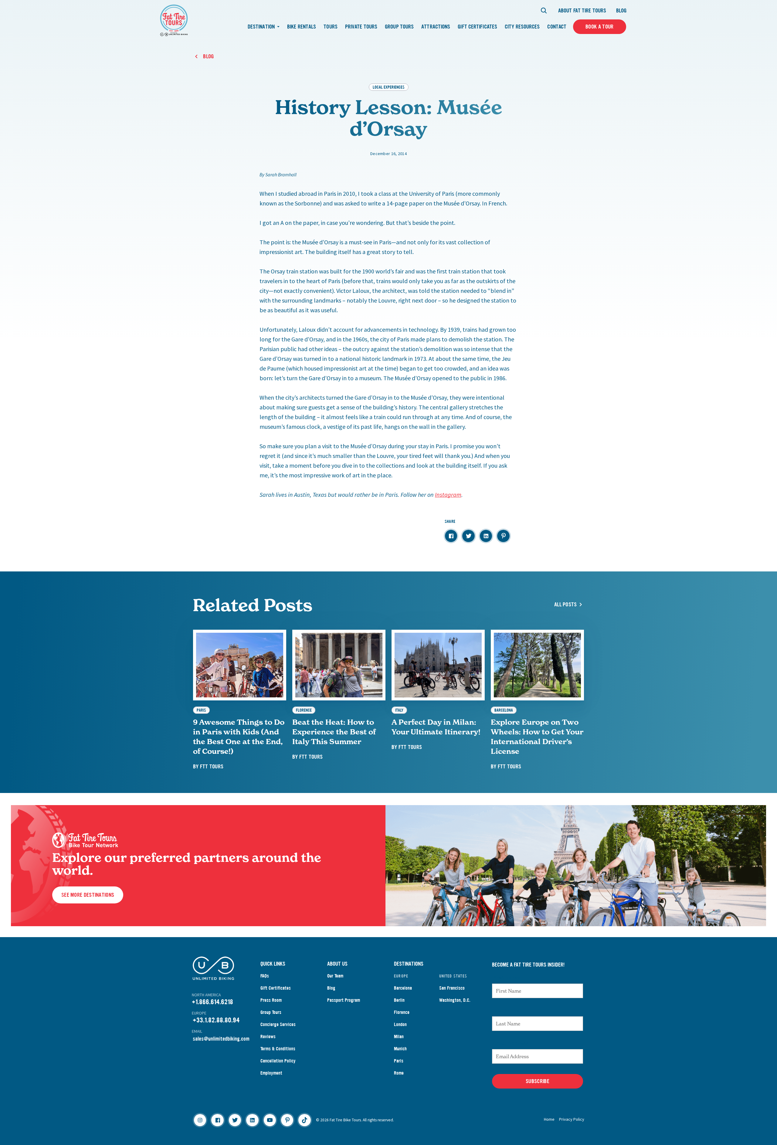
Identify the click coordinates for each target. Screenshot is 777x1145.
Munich (400, 1048)
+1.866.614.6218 (212, 1002)
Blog (621, 10)
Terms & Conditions (277, 1048)
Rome (399, 1073)
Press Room (271, 1000)
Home (549, 1119)
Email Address (510, 1043)
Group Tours (399, 26)
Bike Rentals (301, 26)
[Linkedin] (252, 1120)
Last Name (505, 1010)
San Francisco (452, 988)
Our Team (335, 976)
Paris (398, 1061)
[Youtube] (270, 1120)
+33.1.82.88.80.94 (216, 1020)
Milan (399, 1036)
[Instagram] (200, 1120)
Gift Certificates (477, 26)
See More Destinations (87, 895)
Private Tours (361, 26)
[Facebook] (217, 1120)
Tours (331, 26)
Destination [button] (262, 26)
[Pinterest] (287, 1120)
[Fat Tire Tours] (174, 19)
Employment (271, 1073)
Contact (556, 26)
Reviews (268, 1036)
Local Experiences (389, 87)
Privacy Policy (571, 1119)
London (400, 1024)
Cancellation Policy (278, 1061)
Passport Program (343, 1000)
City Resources (522, 26)
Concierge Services (278, 1024)
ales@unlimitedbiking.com (222, 1038)
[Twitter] (235, 1120)
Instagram (448, 494)
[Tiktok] (304, 1120)
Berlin (399, 1000)
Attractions (435, 26)
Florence (401, 1012)
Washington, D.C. (454, 1000)
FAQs (264, 976)
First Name (506, 977)
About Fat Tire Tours (582, 10)
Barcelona (403, 988)
